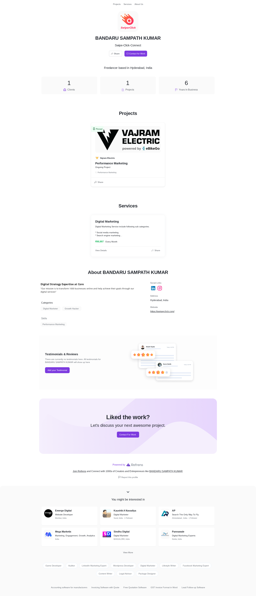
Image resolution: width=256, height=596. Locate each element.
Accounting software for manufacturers (69, 587)
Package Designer (147, 573)
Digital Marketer (50, 308)
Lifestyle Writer (169, 565)
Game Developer (53, 565)
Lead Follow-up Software (193, 587)
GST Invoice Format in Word (164, 587)
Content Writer (105, 573)
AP (173, 510)
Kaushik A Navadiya (125, 510)
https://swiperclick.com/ (162, 311)
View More (128, 552)
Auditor (71, 565)
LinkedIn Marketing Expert (94, 565)
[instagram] (160, 288)
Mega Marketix (63, 531)
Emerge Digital (63, 510)
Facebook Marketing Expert (196, 565)
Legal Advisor (125, 573)
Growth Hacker (72, 308)
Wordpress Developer (123, 565)
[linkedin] (153, 288)
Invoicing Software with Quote (105, 587)
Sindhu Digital (121, 531)
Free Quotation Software (135, 587)
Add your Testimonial (57, 370)
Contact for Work (137, 53)
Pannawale (178, 531)
